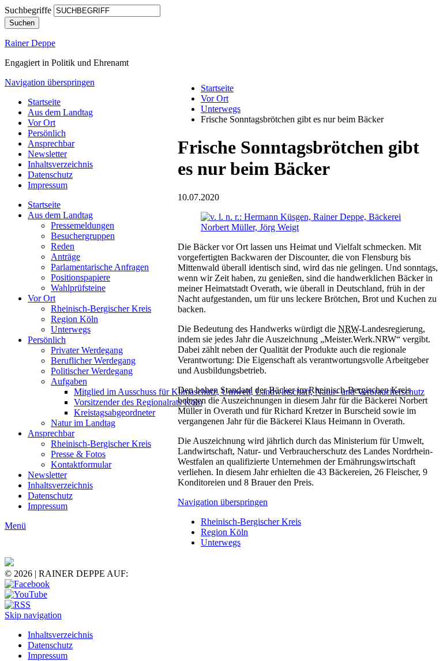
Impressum (47, 185)
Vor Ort (41, 123)
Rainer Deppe (30, 43)
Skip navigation (33, 615)
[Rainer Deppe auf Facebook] (27, 584)
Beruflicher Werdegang (93, 360)
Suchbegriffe (28, 10)
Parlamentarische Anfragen (100, 267)
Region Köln (74, 319)
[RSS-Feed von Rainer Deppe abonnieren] (18, 605)
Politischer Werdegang (92, 371)
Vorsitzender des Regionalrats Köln (138, 402)
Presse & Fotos (78, 454)
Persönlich (47, 133)
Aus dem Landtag (60, 112)
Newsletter (47, 154)
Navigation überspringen (50, 82)
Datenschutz (50, 175)
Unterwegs (71, 329)
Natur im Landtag (83, 423)
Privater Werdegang (87, 350)
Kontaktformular (81, 464)
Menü (15, 526)
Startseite (44, 102)
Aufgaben (69, 381)
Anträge (65, 257)
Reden (62, 246)
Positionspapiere (80, 277)
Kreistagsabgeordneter (114, 412)
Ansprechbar (51, 143)
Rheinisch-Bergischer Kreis (101, 308)
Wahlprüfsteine (78, 288)
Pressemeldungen (82, 225)
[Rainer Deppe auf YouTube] (26, 594)
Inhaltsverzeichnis (60, 164)
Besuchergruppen (83, 236)
